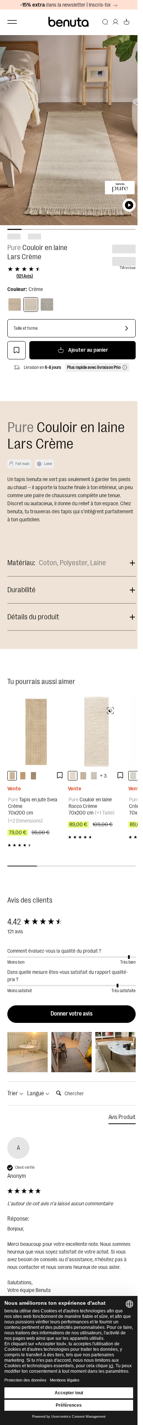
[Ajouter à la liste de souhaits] (16, 350)
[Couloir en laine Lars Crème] (31, 304)
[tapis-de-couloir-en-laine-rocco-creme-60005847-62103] (72, 775)
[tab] (122, 1118)
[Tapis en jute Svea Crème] (35, 731)
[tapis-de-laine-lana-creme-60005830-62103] (133, 775)
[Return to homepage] (68, 22)
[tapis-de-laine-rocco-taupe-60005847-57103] (83, 775)
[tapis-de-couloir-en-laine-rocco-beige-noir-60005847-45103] (94, 775)
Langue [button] (36, 1093)
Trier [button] (13, 1093)
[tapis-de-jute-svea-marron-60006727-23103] (33, 775)
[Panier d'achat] (126, 22)
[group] (71, 922)
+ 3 (103, 776)
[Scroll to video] (129, 205)
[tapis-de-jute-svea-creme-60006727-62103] (12, 775)
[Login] (115, 22)
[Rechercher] (105, 22)
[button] (27, 1052)
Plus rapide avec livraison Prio (94, 367)
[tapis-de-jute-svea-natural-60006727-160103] (22, 775)
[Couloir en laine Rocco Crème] (96, 731)
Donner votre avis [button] (71, 1013)
